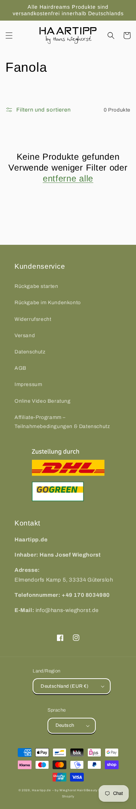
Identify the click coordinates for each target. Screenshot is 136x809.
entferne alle (68, 178)
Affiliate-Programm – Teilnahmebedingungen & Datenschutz (62, 422)
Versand (25, 335)
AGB (20, 368)
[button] (9, 35)
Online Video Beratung (43, 401)
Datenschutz (30, 352)
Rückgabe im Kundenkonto (48, 302)
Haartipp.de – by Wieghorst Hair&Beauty (65, 790)
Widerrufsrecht (33, 319)
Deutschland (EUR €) (65, 686)
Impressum (28, 384)
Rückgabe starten (36, 286)
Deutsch (64, 725)
